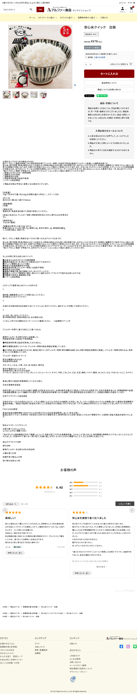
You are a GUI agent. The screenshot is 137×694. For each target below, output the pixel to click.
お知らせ (104, 17)
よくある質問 (75, 659)
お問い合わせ (75, 662)
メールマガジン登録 (78, 665)
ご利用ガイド (75, 655)
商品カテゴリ (15, 607)
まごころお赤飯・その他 (9, 662)
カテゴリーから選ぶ (46, 17)
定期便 (38, 653)
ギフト (37, 643)
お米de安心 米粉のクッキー (12, 659)
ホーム (32, 17)
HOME (5, 607)
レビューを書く (125, 503)
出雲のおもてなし (7, 643)
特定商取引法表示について (81, 668)
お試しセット (40, 646)
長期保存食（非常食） (30, 607)
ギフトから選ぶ (66, 17)
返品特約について (109, 82)
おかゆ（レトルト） (7, 653)
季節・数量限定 (41, 650)
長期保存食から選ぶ (86, 17)
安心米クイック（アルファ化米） (52, 613)
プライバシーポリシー (79, 671)
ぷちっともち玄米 (7, 650)
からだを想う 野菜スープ (11, 656)
